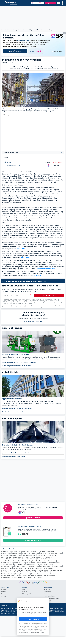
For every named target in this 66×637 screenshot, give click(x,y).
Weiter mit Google (33, 619)
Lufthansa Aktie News (54, 562)
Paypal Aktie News (19, 562)
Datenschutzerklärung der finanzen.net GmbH (33, 630)
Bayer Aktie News (6, 557)
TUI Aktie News (47, 557)
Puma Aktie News (6, 572)
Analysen (17, 165)
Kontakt (3, 589)
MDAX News (41, 551)
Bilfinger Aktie (17, 30)
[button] (37, 3)
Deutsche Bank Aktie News (45, 559)
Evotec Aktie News (6, 568)
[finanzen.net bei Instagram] (19, 582)
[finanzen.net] (11, 2)
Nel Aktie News (29, 572)
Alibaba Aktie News (36, 574)
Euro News (43, 553)
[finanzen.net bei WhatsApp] (42, 582)
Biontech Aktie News (29, 564)
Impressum (47, 589)
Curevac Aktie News (56, 570)
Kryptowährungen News (55, 553)
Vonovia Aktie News (33, 566)
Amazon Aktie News (18, 557)
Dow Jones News (6, 553)
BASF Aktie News (53, 555)
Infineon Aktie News (7, 562)
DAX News (34, 551)
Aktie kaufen (55, 165)
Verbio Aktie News (17, 577)
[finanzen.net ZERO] (57, 37)
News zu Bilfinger (28, 30)
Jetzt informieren (15, 51)
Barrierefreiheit (48, 600)
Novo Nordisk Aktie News (35, 568)
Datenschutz (47, 591)
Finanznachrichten (23, 551)
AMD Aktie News (45, 566)
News (11, 165)
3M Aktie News (28, 577)
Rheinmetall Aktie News (29, 555)
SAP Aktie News (31, 559)
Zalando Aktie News (28, 575)
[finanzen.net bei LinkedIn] (35, 582)
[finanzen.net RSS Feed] (46, 582)
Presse (3, 594)
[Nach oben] (61, 635)
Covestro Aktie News (30, 570)
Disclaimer (47, 594)
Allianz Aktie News (6, 559)
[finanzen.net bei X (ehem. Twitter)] (31, 582)
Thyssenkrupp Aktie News (44, 564)
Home (3, 30)
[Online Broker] (11, 4)
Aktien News (13, 551)
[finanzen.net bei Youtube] (27, 582)
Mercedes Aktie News (7, 566)
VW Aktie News (38, 577)
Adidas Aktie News (18, 572)
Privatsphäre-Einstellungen (51, 598)
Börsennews (4, 551)
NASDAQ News (16, 553)
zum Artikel (21, 249)
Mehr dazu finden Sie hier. (45, 269)
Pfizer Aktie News (49, 568)
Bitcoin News (5, 555)
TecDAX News (50, 551)
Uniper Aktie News (56, 566)
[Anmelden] (62, 3)
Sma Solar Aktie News (7, 574)
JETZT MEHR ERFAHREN (33, 540)
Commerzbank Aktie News (20, 561)
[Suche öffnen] (58, 3)
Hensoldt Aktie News (50, 561)
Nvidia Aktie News (15, 555)
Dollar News (35, 553)
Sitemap (3, 596)
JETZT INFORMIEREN (33, 518)
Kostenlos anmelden (48, 295)
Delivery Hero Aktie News (22, 574)
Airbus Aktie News (6, 564)
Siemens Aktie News (44, 570)
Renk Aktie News (41, 562)
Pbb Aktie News (5, 577)
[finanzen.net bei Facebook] (23, 582)
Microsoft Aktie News (19, 559)
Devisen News (26, 553)
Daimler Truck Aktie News (42, 572)
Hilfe (23, 589)
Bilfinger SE (7, 162)
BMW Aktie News (16, 575)
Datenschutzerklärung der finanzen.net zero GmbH (31, 632)
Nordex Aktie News (20, 566)
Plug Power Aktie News (35, 561)
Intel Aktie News (6, 570)
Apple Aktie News (6, 561)
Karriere (3, 591)
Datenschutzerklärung (36, 307)
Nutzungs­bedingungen (50, 596)
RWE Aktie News (30, 562)
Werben (24, 591)
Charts (6, 165)
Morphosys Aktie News (19, 568)
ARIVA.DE (6, 613)
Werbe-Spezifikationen (28, 594)
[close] (46, 601)
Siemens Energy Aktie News (34, 557)
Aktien (9, 30)
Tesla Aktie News (42, 555)
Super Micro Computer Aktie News (45, 575)
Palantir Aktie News (17, 570)
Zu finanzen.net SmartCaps (33, 321)
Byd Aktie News (17, 564)
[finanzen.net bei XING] (38, 582)
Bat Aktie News (5, 575)
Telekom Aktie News (49, 574)
